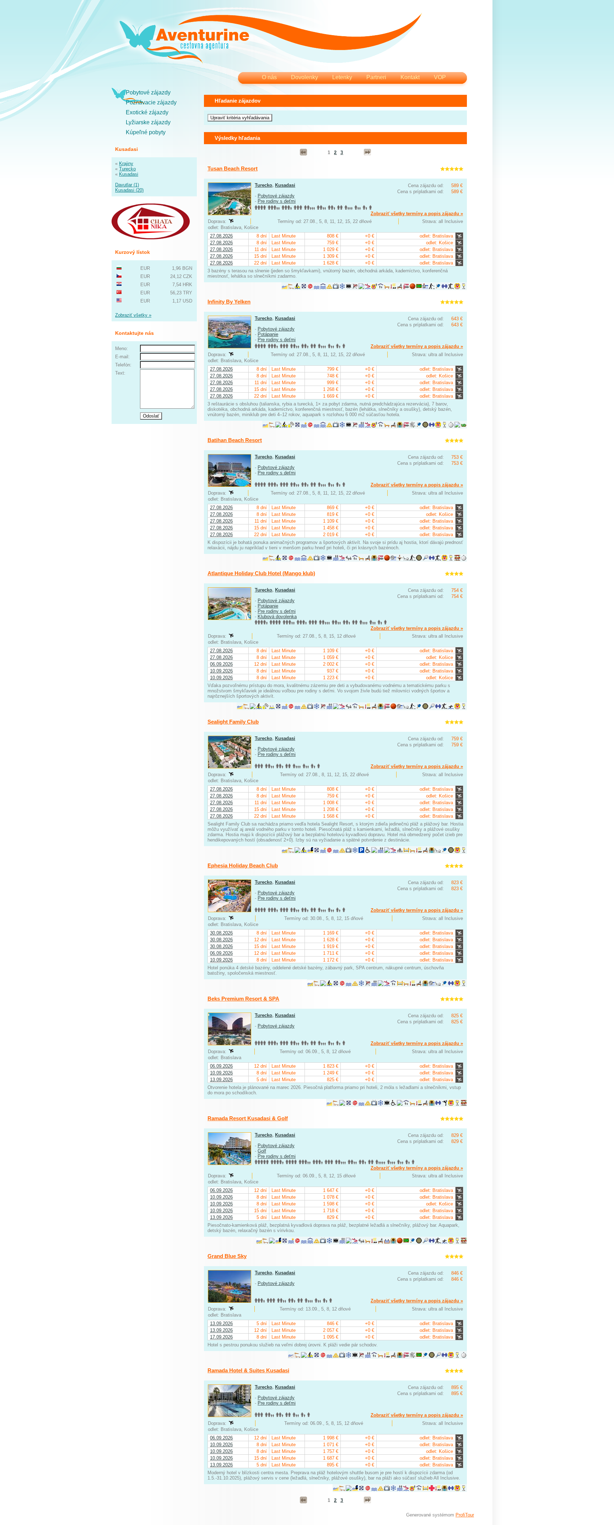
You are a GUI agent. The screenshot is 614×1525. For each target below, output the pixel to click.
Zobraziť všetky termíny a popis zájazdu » (417, 213)
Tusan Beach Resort (233, 168)
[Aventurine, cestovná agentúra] (271, 39)
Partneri (376, 77)
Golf (262, 1151)
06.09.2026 (221, 664)
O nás (269, 77)
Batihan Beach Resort (235, 440)
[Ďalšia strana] (367, 152)
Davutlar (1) (127, 184)
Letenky (342, 77)
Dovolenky (304, 77)
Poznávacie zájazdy (151, 102)
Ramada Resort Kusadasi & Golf (248, 1118)
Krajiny (126, 163)
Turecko (127, 168)
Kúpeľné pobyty (146, 132)
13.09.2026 (221, 1079)
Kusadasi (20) (129, 190)
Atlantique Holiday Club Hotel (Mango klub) (261, 573)
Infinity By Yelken (229, 302)
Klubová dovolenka (277, 616)
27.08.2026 (221, 236)
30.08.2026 (221, 933)
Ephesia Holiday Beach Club (243, 865)
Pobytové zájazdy (148, 92)
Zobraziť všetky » (133, 315)
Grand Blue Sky (227, 1256)
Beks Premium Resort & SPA (243, 999)
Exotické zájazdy (147, 112)
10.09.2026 (221, 671)
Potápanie (268, 334)
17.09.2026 (221, 1337)
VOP (440, 77)
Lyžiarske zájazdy (148, 122)
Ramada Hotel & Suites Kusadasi (248, 1370)
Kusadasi (128, 174)
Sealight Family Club (233, 722)
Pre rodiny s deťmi (277, 201)
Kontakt (410, 77)
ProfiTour (465, 1515)
